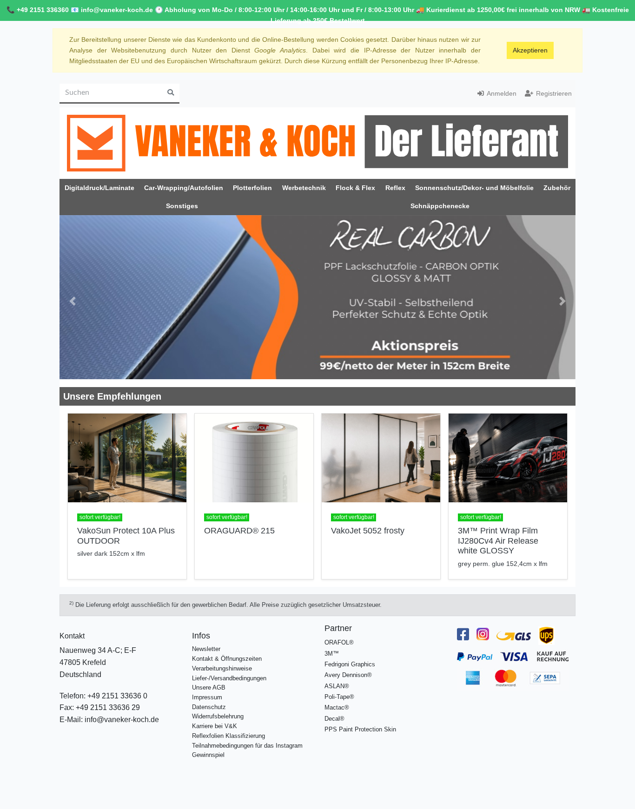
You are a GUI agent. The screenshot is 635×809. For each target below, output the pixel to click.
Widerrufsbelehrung (218, 708)
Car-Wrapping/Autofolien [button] (183, 187)
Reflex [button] (395, 187)
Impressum (207, 689)
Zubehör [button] (556, 187)
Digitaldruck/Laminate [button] (99, 187)
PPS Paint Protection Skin (360, 721)
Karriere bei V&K (214, 718)
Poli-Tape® (339, 688)
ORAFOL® (339, 634)
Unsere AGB (208, 679)
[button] (73, 297)
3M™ (331, 645)
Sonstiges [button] (182, 206)
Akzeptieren (530, 50)
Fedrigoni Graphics (349, 656)
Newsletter (206, 641)
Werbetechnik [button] (304, 187)
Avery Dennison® (348, 667)
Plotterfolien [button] (252, 187)
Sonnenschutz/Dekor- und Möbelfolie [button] (474, 187)
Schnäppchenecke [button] (440, 206)
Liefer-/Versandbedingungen (229, 670)
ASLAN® (336, 678)
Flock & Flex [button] (355, 187)
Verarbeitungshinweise (222, 660)
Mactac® (336, 699)
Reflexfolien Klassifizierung (228, 727)
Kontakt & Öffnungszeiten (227, 650)
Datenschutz (209, 699)
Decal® (334, 710)
